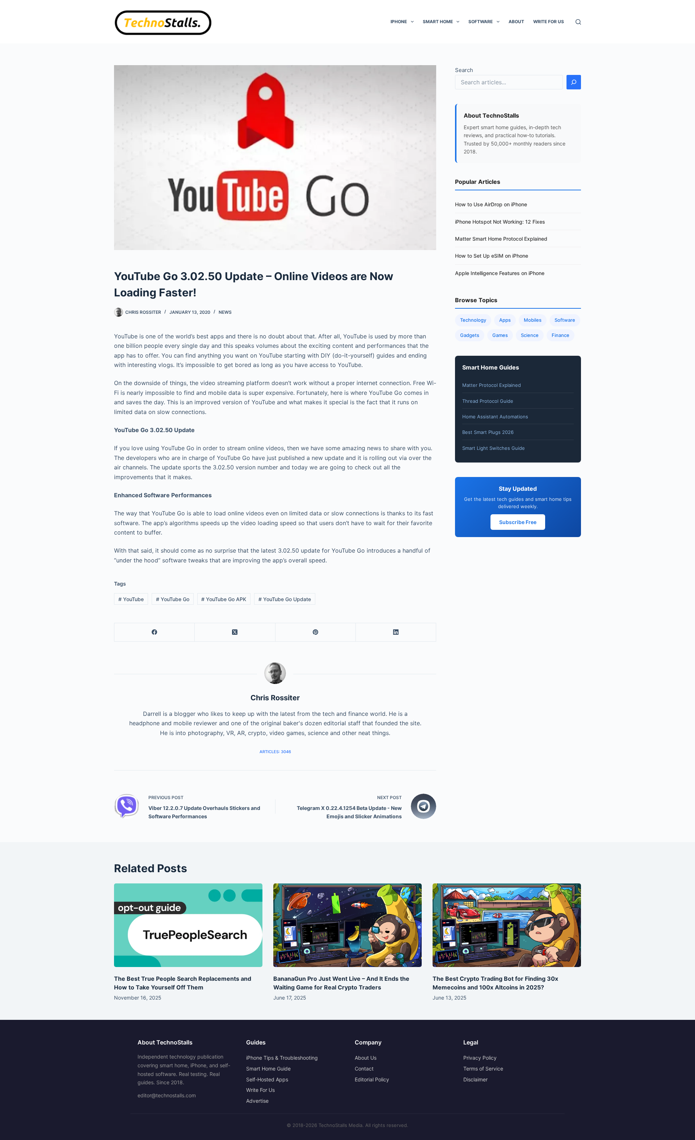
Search (464, 70)
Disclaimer (475, 1079)
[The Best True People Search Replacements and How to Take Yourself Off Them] (188, 925)
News (225, 312)
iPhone (399, 21)
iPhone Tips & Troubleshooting (282, 1058)
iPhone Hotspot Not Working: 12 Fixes (500, 222)
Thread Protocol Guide (487, 401)
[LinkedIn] (396, 632)
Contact (364, 1068)
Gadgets (469, 335)
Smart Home (438, 21)
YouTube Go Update (284, 599)
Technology (473, 320)
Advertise (257, 1101)
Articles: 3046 (275, 751)
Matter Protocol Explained (491, 385)
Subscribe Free (517, 522)
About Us (365, 1058)
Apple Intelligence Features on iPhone (499, 273)
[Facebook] (154, 632)
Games (500, 335)
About (516, 21)
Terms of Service (483, 1068)
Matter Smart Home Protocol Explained (501, 239)
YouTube (131, 599)
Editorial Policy (372, 1079)
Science (530, 335)
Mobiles (533, 320)
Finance (560, 335)
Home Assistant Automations (495, 416)
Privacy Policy (480, 1058)
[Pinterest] (315, 632)
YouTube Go (172, 599)
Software (480, 21)
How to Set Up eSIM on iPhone (491, 256)
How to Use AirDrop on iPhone (491, 204)
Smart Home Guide (268, 1068)
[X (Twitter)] (235, 632)
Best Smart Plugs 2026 (488, 432)
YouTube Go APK (223, 599)
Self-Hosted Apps (267, 1079)
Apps (505, 320)
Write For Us (548, 21)
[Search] (578, 22)
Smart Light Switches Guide (493, 448)
